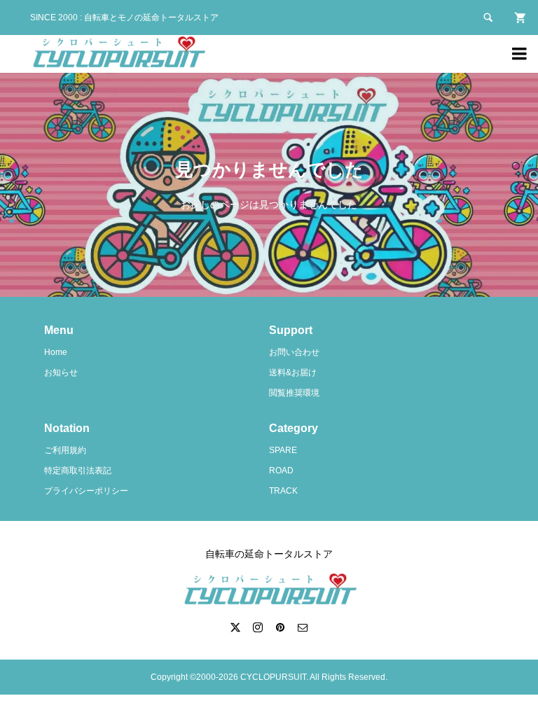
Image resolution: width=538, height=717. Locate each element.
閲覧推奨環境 (294, 393)
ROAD (281, 470)
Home (55, 352)
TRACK (283, 491)
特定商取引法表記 (77, 470)
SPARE (283, 450)
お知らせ (61, 372)
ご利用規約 (65, 450)
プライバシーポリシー (86, 491)
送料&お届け (293, 372)
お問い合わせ (294, 352)
